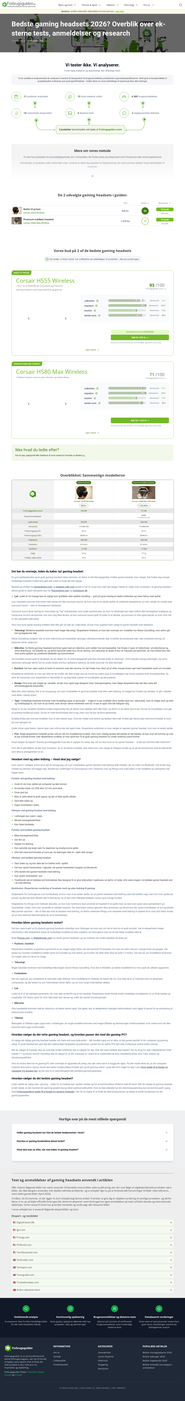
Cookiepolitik (59, 1360)
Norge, (41, 1372)
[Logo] (18, 7)
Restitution (103, 1368)
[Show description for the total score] (99, 315)
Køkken (111, 4)
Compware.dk (80, 590)
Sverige (7, 1374)
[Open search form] (181, 4)
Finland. (19, 1374)
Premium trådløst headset (27, 364)
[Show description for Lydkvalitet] (97, 301)
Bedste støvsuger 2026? (154, 1356)
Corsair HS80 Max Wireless (36, 222)
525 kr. (84, 505)
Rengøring (103, 1364)
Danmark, (32, 1372)
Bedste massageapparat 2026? (157, 1352)
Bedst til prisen (21, 273)
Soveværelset (104, 1352)
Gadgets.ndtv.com (65, 587)
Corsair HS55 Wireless (34, 212)
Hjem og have (65, 4)
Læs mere (119, 11)
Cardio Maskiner (106, 1356)
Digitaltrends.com (43, 938)
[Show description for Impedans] (96, 305)
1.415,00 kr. (144, 505)
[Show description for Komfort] (95, 310)
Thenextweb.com (60, 590)
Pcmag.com (23, 938)
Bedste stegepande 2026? (155, 1360)
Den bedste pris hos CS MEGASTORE (140, 332)
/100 (84, 510)
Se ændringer (49, 40)
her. (83, 455)
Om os (146, 4)
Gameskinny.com (43, 587)
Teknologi (129, 4)
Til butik (165, 209)
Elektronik (103, 1360)
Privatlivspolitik (60, 1364)
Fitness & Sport (89, 4)
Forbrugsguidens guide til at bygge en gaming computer (46, 1091)
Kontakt (57, 1356)
